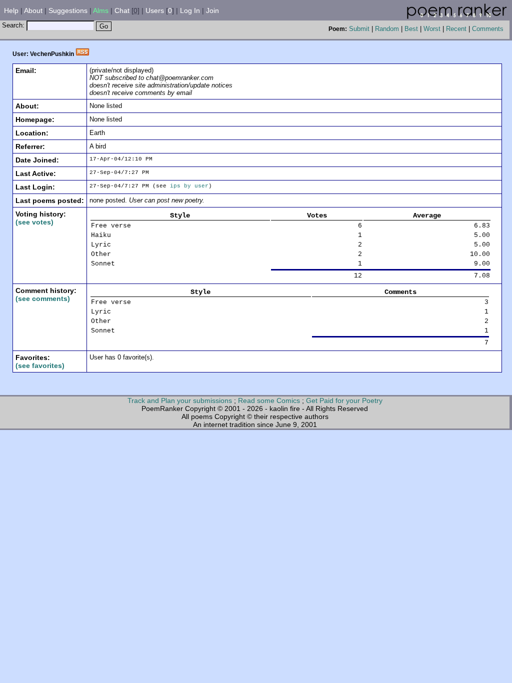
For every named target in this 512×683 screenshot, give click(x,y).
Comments (488, 28)
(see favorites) (40, 366)
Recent (456, 28)
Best (411, 28)
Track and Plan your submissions (180, 400)
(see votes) (35, 222)
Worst (432, 28)
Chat (122, 10)
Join (212, 10)
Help (11, 10)
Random (387, 28)
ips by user (189, 186)
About (33, 10)
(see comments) (43, 298)
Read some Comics (269, 400)
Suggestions (68, 10)
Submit (359, 28)
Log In (190, 10)
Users (155, 10)
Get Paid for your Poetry (344, 400)
